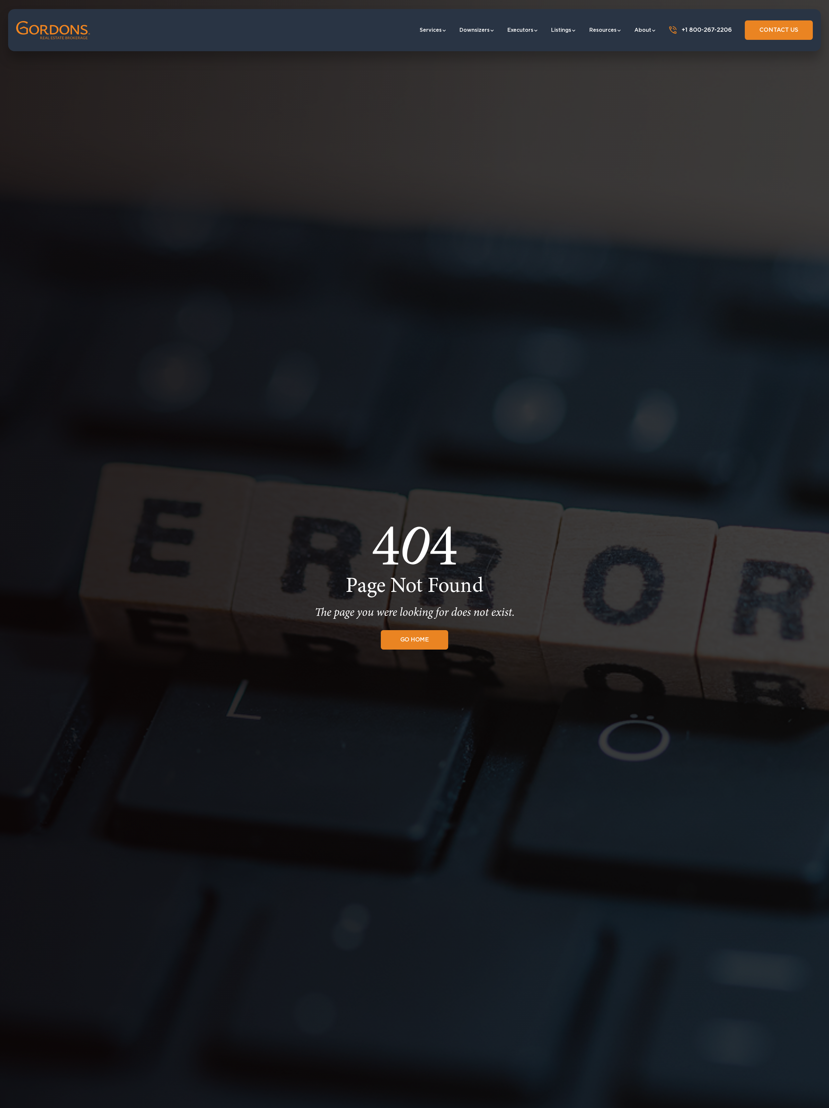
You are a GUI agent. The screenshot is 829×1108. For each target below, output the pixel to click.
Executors (520, 30)
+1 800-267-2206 (707, 30)
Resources (603, 30)
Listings (561, 30)
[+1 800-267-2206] (673, 30)
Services (431, 30)
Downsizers (475, 30)
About (642, 30)
